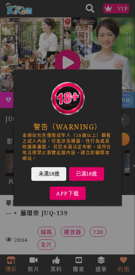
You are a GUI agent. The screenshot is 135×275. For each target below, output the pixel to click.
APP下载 (67, 193)
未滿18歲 (48, 173)
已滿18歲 (86, 173)
